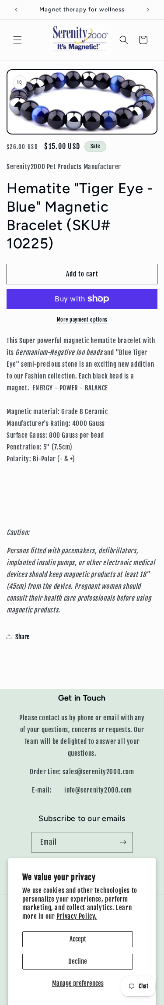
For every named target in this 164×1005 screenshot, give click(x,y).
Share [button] (22, 637)
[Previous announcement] (16, 9)
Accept (78, 939)
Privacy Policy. (76, 916)
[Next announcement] (147, 9)
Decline (77, 961)
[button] (17, 40)
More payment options (82, 319)
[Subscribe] (123, 842)
